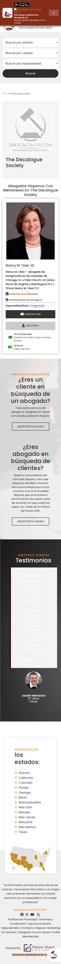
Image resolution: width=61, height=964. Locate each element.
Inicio (4, 93)
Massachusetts (30, 802)
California (26, 778)
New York (25, 807)
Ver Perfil (32, 326)
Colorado (26, 783)
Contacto (27, 928)
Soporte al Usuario (39, 924)
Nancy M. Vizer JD (20, 265)
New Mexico (27, 827)
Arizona (24, 773)
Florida (23, 788)
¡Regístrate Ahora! (30, 426)
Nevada (24, 812)
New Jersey (27, 817)
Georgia (25, 792)
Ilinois (23, 797)
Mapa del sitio (10, 928)
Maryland (25, 822)
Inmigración (37, 306)
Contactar (32, 314)
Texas (23, 832)
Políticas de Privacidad (22, 919)
